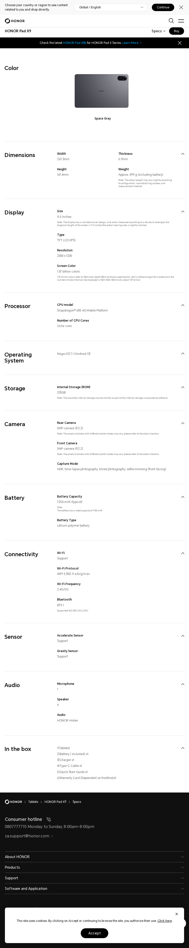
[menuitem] (182, 153)
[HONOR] (16, 802)
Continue (163, 7)
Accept (94, 933)
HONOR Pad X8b (74, 43)
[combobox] (18, 31)
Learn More (130, 43)
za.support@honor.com (27, 836)
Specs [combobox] (157, 31)
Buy (176, 31)
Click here (165, 921)
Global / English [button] (90, 7)
